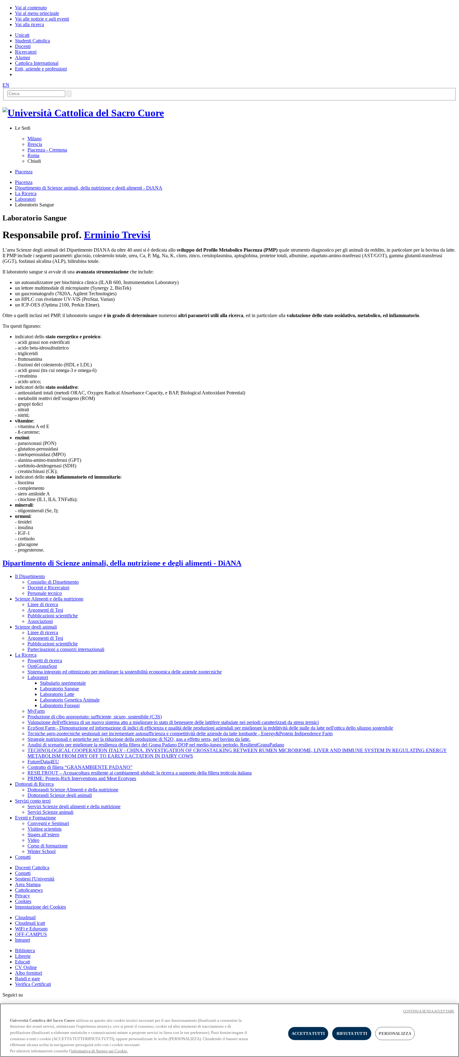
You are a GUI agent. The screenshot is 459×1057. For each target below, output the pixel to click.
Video (33, 840)
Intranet (22, 940)
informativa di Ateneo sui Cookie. (99, 1050)
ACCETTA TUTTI (308, 1033)
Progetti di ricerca (44, 660)
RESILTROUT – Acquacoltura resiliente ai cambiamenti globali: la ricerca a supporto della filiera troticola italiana (139, 772)
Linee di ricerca (42, 604)
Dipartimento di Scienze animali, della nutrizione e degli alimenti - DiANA (88, 188)
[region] (229, 1030)
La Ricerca (26, 193)
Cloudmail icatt (30, 923)
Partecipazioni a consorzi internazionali (65, 649)
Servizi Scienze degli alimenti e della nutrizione (74, 806)
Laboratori (25, 199)
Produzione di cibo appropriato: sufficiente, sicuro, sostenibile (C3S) (94, 716)
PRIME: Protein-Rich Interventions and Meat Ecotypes (81, 778)
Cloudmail (25, 917)
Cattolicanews (29, 890)
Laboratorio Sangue (59, 688)
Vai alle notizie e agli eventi (42, 19)
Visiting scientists (44, 829)
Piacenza (23, 171)
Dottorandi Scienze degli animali (59, 795)
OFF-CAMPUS (31, 934)
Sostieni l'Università (34, 878)
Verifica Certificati (33, 984)
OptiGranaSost (42, 666)
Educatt (22, 961)
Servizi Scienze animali (50, 812)
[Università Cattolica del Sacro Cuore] (83, 112)
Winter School (41, 851)
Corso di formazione (47, 845)
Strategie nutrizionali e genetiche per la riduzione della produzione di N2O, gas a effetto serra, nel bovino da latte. (138, 739)
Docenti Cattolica (32, 867)
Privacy (22, 895)
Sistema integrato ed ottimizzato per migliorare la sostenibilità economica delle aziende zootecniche (124, 671)
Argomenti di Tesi (45, 610)
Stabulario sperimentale (63, 683)
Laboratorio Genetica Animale (70, 699)
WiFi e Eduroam (31, 928)
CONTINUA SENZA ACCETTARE (428, 1011)
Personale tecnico (44, 593)
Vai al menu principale (37, 13)
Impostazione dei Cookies (40, 907)
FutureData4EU (43, 761)
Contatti (23, 873)
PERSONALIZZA (395, 1033)
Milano (34, 138)
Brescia (34, 144)
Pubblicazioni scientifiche (52, 615)
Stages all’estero (43, 834)
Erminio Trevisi (117, 234)
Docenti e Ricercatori (48, 587)
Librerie (23, 956)
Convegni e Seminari (48, 823)
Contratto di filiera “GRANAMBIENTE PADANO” (79, 767)
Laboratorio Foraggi (60, 705)
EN (5, 85)
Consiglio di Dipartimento (53, 582)
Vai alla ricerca (29, 24)
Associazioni (40, 621)
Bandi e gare (27, 978)
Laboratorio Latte (57, 694)
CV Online (26, 967)
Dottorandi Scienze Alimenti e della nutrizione (72, 789)
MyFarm (36, 711)
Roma (33, 155)
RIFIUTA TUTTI (352, 1033)
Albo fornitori (28, 973)
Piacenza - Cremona (47, 149)
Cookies (23, 901)
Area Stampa (28, 884)
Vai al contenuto (31, 7)
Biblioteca (25, 950)
